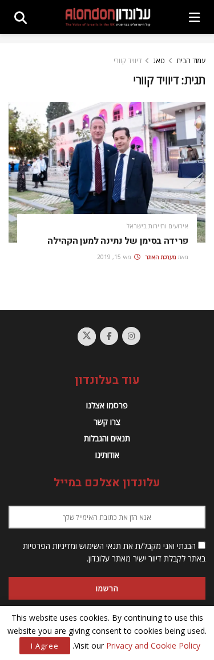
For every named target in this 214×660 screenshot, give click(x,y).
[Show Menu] (194, 17)
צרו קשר (107, 421)
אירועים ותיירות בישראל (157, 226)
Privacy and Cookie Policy (153, 645)
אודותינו (107, 454)
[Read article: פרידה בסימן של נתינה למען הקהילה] (107, 172)
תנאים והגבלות (107, 438)
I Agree (45, 646)
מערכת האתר (161, 257)
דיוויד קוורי (128, 60)
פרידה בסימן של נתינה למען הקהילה (117, 241)
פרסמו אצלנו (107, 405)
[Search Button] (20, 17)
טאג (159, 60)
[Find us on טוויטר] (87, 336)
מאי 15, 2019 (115, 257)
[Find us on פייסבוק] (109, 336)
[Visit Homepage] (108, 16)
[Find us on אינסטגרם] (131, 336)
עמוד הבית (190, 60)
